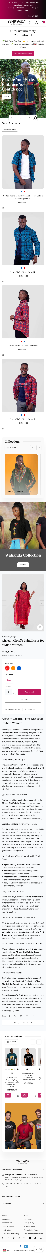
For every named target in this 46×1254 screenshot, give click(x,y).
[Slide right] (38, 447)
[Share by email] (26, 1016)
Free (9, 680)
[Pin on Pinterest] (21, 1016)
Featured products (10, 129)
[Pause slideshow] (34, 118)
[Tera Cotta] (15, 1069)
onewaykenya (9, 636)
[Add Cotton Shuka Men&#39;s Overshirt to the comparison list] (3, 428)
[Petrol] (6, 1069)
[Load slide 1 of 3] (17, 118)
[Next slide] (29, 118)
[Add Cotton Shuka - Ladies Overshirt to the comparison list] (3, 355)
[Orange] (13, 668)
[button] (3, 22)
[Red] (24, 191)
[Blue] (21, 191)
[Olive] (12, 1069)
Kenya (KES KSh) (34, 16)
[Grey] (9, 1069)
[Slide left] (32, 447)
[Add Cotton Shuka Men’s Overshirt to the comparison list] (3, 281)
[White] (30, 1069)
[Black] (18, 1069)
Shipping (4, 655)
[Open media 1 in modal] (23, 602)
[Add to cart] (8, 1095)
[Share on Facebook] (9, 1016)
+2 (12, 1073)
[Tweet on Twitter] (15, 1016)
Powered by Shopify (29, 1250)
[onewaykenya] (23, 1163)
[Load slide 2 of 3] (20, 118)
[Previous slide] (11, 118)
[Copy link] (33, 1016)
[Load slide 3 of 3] (24, 118)
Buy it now (23, 699)
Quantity (7, 687)
